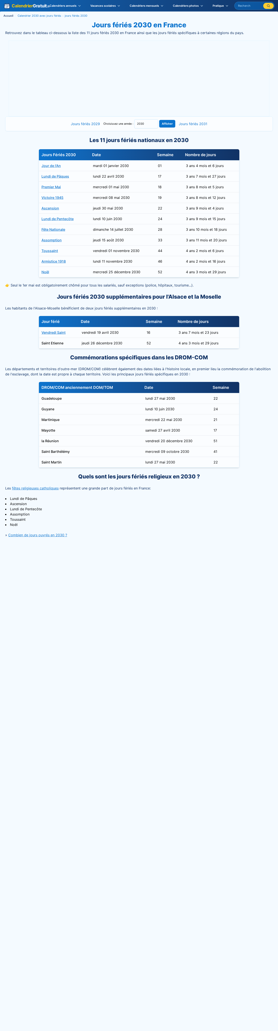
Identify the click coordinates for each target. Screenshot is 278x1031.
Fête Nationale (53, 229)
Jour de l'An (51, 166)
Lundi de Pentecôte (57, 219)
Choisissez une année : (118, 123)
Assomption (51, 240)
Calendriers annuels (63, 5)
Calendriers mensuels (144, 5)
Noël (45, 272)
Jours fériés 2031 (193, 124)
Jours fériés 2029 (85, 124)
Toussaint (49, 251)
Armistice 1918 (53, 261)
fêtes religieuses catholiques (35, 488)
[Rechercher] (268, 6)
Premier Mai (51, 187)
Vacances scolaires (103, 5)
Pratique (218, 5)
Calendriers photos (186, 5)
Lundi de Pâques (55, 176)
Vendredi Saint (53, 332)
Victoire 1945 (52, 197)
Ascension (50, 208)
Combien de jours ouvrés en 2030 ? (37, 535)
